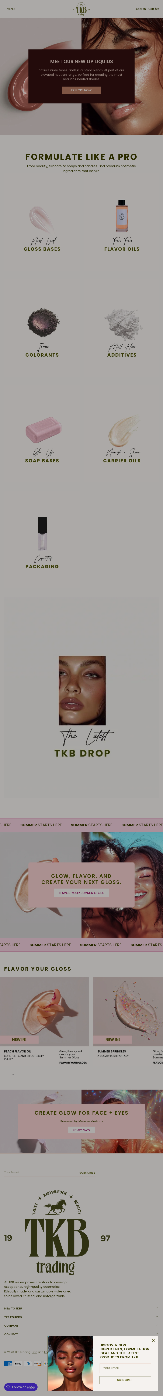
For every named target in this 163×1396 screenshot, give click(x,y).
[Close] (153, 1340)
